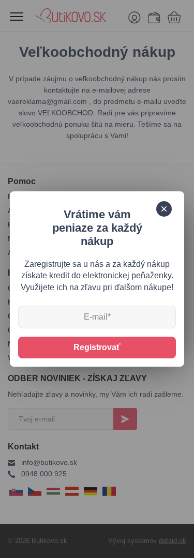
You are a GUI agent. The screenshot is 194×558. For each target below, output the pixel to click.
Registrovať (97, 347)
